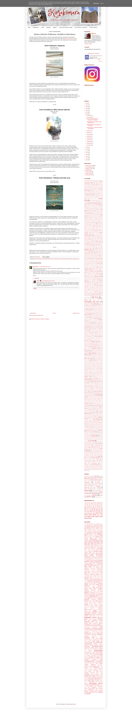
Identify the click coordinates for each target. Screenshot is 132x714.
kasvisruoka (92, 606)
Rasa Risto (95, 380)
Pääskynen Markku (88, 377)
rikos (102, 658)
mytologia (89, 641)
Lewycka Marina (99, 323)
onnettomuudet (87, 647)
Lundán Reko (91, 332)
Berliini (101, 531)
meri (93, 634)
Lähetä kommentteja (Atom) (37, 315)
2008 (85, 513)
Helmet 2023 (93, 543)
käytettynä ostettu (89, 168)
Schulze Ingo (86, 404)
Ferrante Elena (88, 235)
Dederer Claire (98, 218)
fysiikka (96, 593)
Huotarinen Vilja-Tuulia (88, 268)
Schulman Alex (87, 403)
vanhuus (86, 688)
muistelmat (87, 637)
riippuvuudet (93, 658)
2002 (88, 511)
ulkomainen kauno (96, 683)
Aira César (101, 188)
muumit (94, 639)
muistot (93, 637)
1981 (95, 507)
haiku (85, 595)
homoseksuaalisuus (93, 596)
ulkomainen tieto (96, 684)
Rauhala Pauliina (94, 381)
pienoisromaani (99, 652)
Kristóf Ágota (94, 308)
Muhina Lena (86, 348)
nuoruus (95, 643)
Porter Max (86, 373)
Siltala (95, 493)
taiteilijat (93, 675)
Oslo (102, 565)
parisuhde (100, 649)
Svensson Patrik (88, 425)
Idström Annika (98, 272)
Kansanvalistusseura (97, 485)
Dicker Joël (94, 222)
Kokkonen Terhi (51, 258)
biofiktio (101, 584)
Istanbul (98, 547)
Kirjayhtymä (98, 486)
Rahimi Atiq (86, 378)
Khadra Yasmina (96, 295)
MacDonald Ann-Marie (88, 333)
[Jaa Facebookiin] (47, 257)
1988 (92, 508)
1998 (97, 510)
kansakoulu (101, 604)
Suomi (101, 574)
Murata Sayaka (87, 349)
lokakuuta (89, 130)
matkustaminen (100, 633)
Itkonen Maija (86, 277)
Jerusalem (95, 548)
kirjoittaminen (87, 614)
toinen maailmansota (95, 679)
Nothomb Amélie (88, 355)
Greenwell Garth (94, 246)
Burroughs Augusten (91, 208)
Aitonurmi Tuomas (96, 189)
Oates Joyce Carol (88, 358)
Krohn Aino (101, 308)
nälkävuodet (86, 645)
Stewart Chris (90, 418)
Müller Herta (88, 351)
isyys (93, 600)
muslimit (85, 639)
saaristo (101, 663)
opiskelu (96, 647)
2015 (87, 154)
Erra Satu (95, 232)
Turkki (90, 578)
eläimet (85, 588)
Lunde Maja (95, 331)
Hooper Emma (98, 264)
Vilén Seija (99, 451)
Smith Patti (93, 412)
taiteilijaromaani (87, 675)
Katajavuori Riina (97, 291)
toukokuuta (89, 138)
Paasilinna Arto (98, 363)
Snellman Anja (87, 413)
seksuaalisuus (96, 667)
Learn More (96, 3)
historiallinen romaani (94, 595)
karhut (92, 605)
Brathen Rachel (87, 205)
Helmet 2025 (87, 544)
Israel (96, 547)
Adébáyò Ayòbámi (87, 184)
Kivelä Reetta (96, 300)
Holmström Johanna (89, 264)
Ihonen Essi (93, 273)
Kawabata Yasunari (94, 293)
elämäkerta (100, 588)
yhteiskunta (100, 691)
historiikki (101, 595)
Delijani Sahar (100, 219)
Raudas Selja (86, 381)
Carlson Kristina (92, 210)
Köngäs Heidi (87, 314)
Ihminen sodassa (93, 545)
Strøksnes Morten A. (97, 421)
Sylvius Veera (94, 426)
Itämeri (85, 548)
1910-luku (88, 525)
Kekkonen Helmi (95, 294)
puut (97, 655)
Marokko (101, 561)
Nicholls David (100, 354)
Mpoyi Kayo (99, 346)
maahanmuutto (99, 629)
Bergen (98, 531)
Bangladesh (90, 531)
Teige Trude (100, 431)
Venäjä (91, 579)
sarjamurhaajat (94, 666)
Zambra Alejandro (98, 465)
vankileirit (93, 688)
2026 (87, 103)
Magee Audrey (94, 335)
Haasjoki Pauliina (87, 250)
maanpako (101, 630)
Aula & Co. (86, 477)
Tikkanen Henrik (87, 435)
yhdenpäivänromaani (93, 691)
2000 (102, 510)
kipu (90, 610)
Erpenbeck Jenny (87, 232)
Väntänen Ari (95, 455)
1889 (100, 502)
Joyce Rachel (87, 284)
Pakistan (97, 566)
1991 (99, 508)
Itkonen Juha (98, 276)
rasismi (101, 657)
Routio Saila (86, 387)
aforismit (92, 582)
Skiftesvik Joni (98, 409)
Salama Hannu (87, 395)
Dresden (90, 536)
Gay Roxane (86, 242)
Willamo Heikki (95, 460)
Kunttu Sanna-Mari (97, 310)
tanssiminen (86, 676)
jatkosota (86, 601)
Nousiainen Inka (96, 355)
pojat (91, 653)
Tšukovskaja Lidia (90, 443)
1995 (89, 510)
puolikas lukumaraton (91, 655)
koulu (89, 620)
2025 (87, 105)
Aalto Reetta (86, 180)
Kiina (94, 552)
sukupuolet (86, 672)
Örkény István (98, 469)
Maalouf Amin (98, 332)
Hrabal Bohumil (95, 266)
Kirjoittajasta (36, 27)
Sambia (89, 573)
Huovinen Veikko (98, 268)
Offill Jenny (92, 359)
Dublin (94, 536)
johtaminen (90, 601)
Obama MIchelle (98, 358)
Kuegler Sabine (95, 309)
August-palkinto (100, 530)
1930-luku (86, 526)
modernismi (86, 635)
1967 (91, 506)
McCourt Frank (87, 341)
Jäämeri (85, 549)
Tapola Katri (94, 430)
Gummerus (87, 482)
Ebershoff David (93, 228)
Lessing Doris (91, 323)
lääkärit (88, 629)
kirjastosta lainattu (89, 165)
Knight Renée (86, 303)
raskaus (85, 658)
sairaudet (86, 664)
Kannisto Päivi (91, 290)
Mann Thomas (87, 337)
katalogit (96, 606)
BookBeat (87, 170)
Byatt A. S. (98, 208)
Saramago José (95, 398)
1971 (95, 506)
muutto (85, 641)
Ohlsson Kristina (99, 359)
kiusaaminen (100, 614)
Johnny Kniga (87, 485)
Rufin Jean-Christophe (90, 389)
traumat (89, 680)
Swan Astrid (95, 425)
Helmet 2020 (40, 258)
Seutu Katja (86, 405)
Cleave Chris (95, 213)
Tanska (95, 575)
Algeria (85, 530)
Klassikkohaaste (99, 555)
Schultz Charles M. (97, 403)
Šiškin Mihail (86, 470)
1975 (85, 507)
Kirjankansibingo (87, 553)
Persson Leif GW (95, 368)
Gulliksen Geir (90, 248)
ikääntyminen (86, 600)
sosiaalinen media (91, 671)
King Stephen (92, 298)
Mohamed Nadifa (96, 345)
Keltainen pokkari (88, 552)
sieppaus (95, 668)
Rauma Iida (100, 381)
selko (102, 667)
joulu (96, 601)
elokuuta (89, 132)
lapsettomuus (95, 623)
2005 (96, 511)
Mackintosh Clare (87, 335)
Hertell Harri (98, 259)
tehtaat (97, 676)
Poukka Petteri (92, 373)
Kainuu (89, 549)
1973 (100, 506)
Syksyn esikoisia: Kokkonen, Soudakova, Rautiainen (92, 119)
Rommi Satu (86, 386)
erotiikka (101, 591)
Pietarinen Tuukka (87, 371)
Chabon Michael (100, 212)
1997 (94, 510)
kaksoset (95, 604)
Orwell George (87, 362)
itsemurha (97, 600)
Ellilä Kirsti (101, 230)
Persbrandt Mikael (87, 368)
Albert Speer (100, 529)
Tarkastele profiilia (88, 43)
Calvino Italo (91, 209)
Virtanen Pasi (92, 452)
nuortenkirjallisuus (88, 643)
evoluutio (97, 592)
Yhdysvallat (89, 580)
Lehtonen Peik (98, 321)
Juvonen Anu (91, 285)
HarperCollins (97, 482)
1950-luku (94, 526)
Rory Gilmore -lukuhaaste (81, 27)
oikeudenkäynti (87, 646)
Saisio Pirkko (98, 394)
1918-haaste (96, 525)
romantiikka (86, 659)
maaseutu (86, 632)
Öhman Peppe (92, 469)
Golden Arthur (98, 245)
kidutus (85, 610)
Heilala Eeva (100, 255)
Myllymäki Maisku (87, 350)
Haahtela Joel (88, 249)
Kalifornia (93, 549)
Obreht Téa (86, 359)
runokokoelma (99, 661)
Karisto (85, 486)
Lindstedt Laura (89, 327)
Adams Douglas (94, 181)
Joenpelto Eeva (98, 281)
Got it (102, 3)
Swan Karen (100, 425)
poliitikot (97, 653)
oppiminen (101, 647)
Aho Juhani (90, 185)
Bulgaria (101, 535)
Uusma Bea (99, 444)
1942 (102, 503)
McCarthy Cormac (97, 340)
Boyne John (91, 204)
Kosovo (93, 556)
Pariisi (101, 566)
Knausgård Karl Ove (91, 301)
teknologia (101, 676)
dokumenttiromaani (87, 587)
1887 (95, 502)
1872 (91, 502)
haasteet (100, 593)
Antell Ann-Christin (95, 195)
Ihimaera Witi (86, 273)
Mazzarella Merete (88, 340)
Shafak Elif (92, 405)
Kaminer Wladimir (87, 289)
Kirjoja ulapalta (89, 555)
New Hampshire (95, 564)
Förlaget (92, 481)
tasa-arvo (91, 676)
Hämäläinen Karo (93, 271)
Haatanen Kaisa (95, 250)
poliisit (94, 653)
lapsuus (101, 623)
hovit (102, 596)
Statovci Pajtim (87, 417)
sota (97, 671)
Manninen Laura (94, 337)
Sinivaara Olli (91, 409)
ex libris (101, 592)
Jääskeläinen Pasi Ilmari (89, 286)
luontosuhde (94, 628)
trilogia (92, 680)
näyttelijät (101, 645)
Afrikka (101, 527)
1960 (85, 506)
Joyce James (98, 282)
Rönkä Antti (91, 392)
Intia (98, 545)
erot (98, 591)
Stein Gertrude (94, 417)
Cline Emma (100, 213)
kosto (102, 615)
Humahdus (86, 483)
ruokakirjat (89, 662)
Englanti (97, 536)
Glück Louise (95, 244)
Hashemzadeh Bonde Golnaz (90, 253)
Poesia (94, 490)
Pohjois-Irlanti (86, 569)
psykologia (100, 654)
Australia (85, 531)
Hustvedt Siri (87, 269)
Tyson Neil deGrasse (93, 442)
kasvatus (101, 605)
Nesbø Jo (86, 354)
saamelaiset (86, 663)
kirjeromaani (100, 613)
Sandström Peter (87, 398)
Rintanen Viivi (86, 385)
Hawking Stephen (98, 254)
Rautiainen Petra (69, 258)
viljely (96, 689)
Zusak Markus (86, 466)
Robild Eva (99, 385)
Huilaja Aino (98, 267)
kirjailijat (95, 610)
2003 (91, 511)
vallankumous (94, 687)
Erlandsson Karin (97, 231)
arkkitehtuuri (95, 583)
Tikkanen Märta (94, 435)
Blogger (74, 704)
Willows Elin (90, 461)
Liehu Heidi (86, 324)
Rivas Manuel (93, 385)
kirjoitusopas (92, 614)
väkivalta (86, 691)
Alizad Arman (86, 193)
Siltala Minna (96, 408)
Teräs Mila (86, 434)
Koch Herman (94, 303)
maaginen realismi (92, 629)
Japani (92, 548)
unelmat (101, 684)
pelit (85, 650)
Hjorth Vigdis (86, 263)
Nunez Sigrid (91, 357)
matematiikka (97, 632)
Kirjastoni (48, 27)
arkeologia (91, 583)
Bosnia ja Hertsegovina (94, 535)
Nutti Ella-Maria (98, 357)
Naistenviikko (100, 562)
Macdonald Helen (98, 333)
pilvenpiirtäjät (86, 653)
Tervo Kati (99, 432)
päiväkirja (91, 657)
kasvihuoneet (86, 606)
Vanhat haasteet (93, 27)
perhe (90, 650)
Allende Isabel (92, 193)
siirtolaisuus (100, 668)
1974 (102, 506)
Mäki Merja (94, 350)
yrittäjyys (97, 692)
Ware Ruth (88, 457)
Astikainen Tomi (98, 197)
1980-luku (88, 527)
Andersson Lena (98, 194)
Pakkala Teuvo (87, 364)
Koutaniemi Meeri (87, 308)
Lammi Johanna (96, 317)
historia (88, 595)
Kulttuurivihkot (87, 487)
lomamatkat (98, 624)
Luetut (42, 27)
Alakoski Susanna (95, 190)
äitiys (85, 693)
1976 (87, 507)
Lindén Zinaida (96, 327)
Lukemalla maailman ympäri (65, 27)
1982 (98, 507)
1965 (89, 506)
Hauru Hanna (90, 254)
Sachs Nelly (91, 394)
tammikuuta (89, 145)
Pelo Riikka (99, 367)
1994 (87, 510)
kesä (94, 609)
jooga (94, 601)
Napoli (85, 564)
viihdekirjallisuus (91, 689)
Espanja (101, 536)
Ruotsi (101, 571)
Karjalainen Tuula (87, 291)
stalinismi (101, 671)
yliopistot (90, 692)
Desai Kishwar (98, 221)
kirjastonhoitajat (87, 613)
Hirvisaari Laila (90, 262)
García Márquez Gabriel (88, 241)
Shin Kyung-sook (94, 407)
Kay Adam (101, 293)
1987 (90, 508)
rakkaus (97, 657)
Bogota (88, 535)
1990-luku (93, 527)
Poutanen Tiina (99, 373)
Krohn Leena (88, 309)
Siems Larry (90, 408)
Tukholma (86, 578)
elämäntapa (93, 589)
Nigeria (85, 565)
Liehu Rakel (92, 324)
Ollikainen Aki (92, 360)
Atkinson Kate (87, 198)
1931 (95, 503)
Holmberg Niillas (100, 263)
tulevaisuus (97, 680)
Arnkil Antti (92, 197)
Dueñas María (95, 227)
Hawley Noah (93, 255)
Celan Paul (93, 212)
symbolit (101, 672)
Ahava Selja (95, 184)
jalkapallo (101, 600)
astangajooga (100, 583)
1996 (92, 510)
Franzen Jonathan (87, 239)
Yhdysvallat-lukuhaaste (98, 580)
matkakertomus (87, 633)
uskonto (91, 686)
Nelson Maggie (91, 353)
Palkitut (55, 27)
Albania (96, 529)
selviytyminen (86, 668)
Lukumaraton (96, 561)
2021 (87, 112)
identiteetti (86, 599)
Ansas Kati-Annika (87, 195)
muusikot (97, 639)
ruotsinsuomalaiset (94, 662)
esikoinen (36, 258)
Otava (86, 490)
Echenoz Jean (100, 228)
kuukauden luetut (89, 621)
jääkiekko (91, 604)
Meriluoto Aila (93, 344)
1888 (98, 502)
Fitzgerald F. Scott (90, 236)
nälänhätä (92, 645)
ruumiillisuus (100, 662)
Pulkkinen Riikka (88, 376)
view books (100, 61)
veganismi (97, 688)
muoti (97, 637)
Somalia (101, 573)
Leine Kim (93, 322)
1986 (88, 508)
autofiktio (86, 584)
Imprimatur (96, 483)
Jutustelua (100, 548)
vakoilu (89, 687)
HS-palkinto (45, 258)
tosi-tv (85, 680)
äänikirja (88, 693)
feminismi (90, 593)
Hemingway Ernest (90, 258)
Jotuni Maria (93, 282)
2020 (87, 113)
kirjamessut (95, 612)
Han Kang (91, 252)
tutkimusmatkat (91, 681)
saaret (97, 663)
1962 (87, 506)
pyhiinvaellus (86, 657)
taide (102, 673)
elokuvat (101, 587)
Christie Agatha (88, 213)
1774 (87, 502)
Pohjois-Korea (93, 569)
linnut (95, 624)
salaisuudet (93, 664)
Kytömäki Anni (91, 313)
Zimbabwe (88, 582)
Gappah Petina (98, 240)
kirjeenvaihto (94, 613)
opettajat (92, 647)
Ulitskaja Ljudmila (98, 443)
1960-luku (98, 526)
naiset (101, 641)
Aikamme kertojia (87, 529)
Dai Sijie (96, 217)
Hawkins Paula (87, 255)
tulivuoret (86, 681)
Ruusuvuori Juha (95, 390)
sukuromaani (92, 672)
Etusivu (54, 313)
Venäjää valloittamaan (97, 579)
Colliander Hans (95, 214)
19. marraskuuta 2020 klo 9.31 (44, 266)
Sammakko (91, 492)
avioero (93, 584)
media (85, 634)
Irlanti (85, 547)
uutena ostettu (88, 171)
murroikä (92, 638)
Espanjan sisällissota (88, 538)
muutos (101, 639)
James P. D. (95, 280)
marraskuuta (89, 117)
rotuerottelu (94, 659)
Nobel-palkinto (90, 565)
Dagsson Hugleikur (89, 217)
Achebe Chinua (98, 180)
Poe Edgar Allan (98, 372)
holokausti (86, 596)
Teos (101, 495)
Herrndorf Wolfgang (90, 259)
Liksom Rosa (87, 326)
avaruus (90, 584)
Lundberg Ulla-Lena (88, 331)
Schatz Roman (91, 400)
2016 (87, 152)
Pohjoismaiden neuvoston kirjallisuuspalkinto (93, 570)
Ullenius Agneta (87, 444)
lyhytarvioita (63, 258)
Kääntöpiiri (94, 487)
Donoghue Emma (87, 226)
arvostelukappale (89, 167)
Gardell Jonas (98, 241)
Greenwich (101, 539)
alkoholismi (86, 583)
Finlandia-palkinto (93, 539)
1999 (99, 510)
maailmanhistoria (87, 630)
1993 (85, 510)
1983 (100, 507)
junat (90, 602)
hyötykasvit (100, 597)
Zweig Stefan (93, 466)
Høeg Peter (100, 271)
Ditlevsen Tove (98, 223)
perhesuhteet (98, 650)
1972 (98, 506)
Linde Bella (94, 326)
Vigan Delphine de (99, 450)
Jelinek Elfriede (91, 281)
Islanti (88, 547)
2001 (85, 511)
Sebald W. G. (92, 404)
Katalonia (86, 551)
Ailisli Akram (95, 188)
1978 (91, 507)
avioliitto (97, 584)
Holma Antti (93, 263)
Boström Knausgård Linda (93, 203)
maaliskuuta (89, 141)
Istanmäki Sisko (90, 276)
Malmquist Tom (90, 336)
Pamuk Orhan (89, 366)
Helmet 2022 (87, 543)
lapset (90, 623)
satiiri (98, 666)
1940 (100, 503)
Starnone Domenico (97, 416)
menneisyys (89, 634)
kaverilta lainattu (88, 174)
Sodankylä (97, 573)
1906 (87, 503)
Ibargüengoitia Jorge (90, 272)
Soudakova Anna (76, 258)
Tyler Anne (86, 442)
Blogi (29, 27)
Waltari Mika (100, 456)
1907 (89, 503)
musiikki (101, 638)
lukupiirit (94, 625)
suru (97, 672)
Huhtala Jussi (91, 267)
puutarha (101, 655)
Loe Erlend (99, 328)
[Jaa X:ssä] (46, 257)
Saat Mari (86, 394)
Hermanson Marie (99, 258)
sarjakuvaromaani (87, 666)
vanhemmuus (100, 687)
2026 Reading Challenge (93, 53)
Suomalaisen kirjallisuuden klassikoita (91, 574)
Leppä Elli (86, 323)
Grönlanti (86, 540)
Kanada (97, 549)
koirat (94, 615)
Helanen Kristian (95, 257)
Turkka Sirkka (88, 439)
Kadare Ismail (98, 286)
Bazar (93, 478)
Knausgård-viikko (87, 556)
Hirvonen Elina (98, 262)
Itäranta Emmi (100, 277)
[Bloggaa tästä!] (44, 257)
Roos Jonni (99, 386)
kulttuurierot (94, 620)
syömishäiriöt (86, 673)
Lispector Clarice (91, 328)
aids (94, 582)
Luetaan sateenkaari (93, 560)
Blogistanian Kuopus (93, 534)
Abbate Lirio (92, 180)
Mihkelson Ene (88, 345)
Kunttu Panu (90, 310)
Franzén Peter (95, 239)
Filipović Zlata (96, 235)
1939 (98, 503)
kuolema (101, 620)
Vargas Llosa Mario (99, 447)
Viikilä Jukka (88, 451)
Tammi (94, 495)
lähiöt (85, 629)
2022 (87, 110)
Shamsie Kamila (98, 405)
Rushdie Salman (87, 390)
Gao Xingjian (91, 240)
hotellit (99, 596)
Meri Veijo (87, 344)
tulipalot (101, 680)
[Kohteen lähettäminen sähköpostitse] (43, 257)
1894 (102, 502)
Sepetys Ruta (99, 404)
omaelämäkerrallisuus (97, 646)
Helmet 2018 (99, 540)
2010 (91, 513)
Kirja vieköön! (99, 552)
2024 (87, 106)
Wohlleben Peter (87, 464)
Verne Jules (93, 450)
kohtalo (90, 615)
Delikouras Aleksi (89, 221)
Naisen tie (95, 562)
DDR (87, 536)
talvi (102, 675)
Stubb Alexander (87, 422)
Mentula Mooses (100, 342)
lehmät (92, 624)
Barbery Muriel (92, 200)
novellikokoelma (99, 642)
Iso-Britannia (92, 547)
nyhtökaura (101, 643)
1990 (97, 508)
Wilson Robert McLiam (97, 461)
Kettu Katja (89, 295)
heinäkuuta (89, 134)
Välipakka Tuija (88, 455)
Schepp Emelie (98, 400)
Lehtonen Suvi (87, 322)
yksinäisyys (86, 692)
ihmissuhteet (100, 599)
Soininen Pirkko (95, 413)
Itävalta (88, 548)
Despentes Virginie (87, 222)
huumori (89, 597)
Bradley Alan (98, 204)
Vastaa (34, 275)
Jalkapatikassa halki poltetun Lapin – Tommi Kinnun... (94, 122)
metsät (95, 634)
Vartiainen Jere (88, 448)
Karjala (101, 549)
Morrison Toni (92, 346)
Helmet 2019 (87, 542)
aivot (102, 582)
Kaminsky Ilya (94, 289)
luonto (101, 626)
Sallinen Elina (93, 395)
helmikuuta (89, 143)
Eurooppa (86, 539)
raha (95, 657)
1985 (85, 508)
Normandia (98, 565)
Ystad (85, 582)
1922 (91, 503)
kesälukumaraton (100, 609)
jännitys (86, 604)
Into (100, 483)
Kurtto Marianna (96, 312)
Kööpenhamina (100, 557)
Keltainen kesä (91, 551)
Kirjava (91, 486)
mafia (90, 632)
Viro (102, 579)
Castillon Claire (87, 212)
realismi (89, 658)
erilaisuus (95, 591)
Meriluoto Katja (100, 344)
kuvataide (101, 621)
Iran (102, 545)
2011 (94, 513)
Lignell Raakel (98, 324)
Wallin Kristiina (93, 456)
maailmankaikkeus (94, 630)
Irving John (98, 273)
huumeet (85, 597)
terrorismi (89, 677)
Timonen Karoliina (94, 436)
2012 (87, 159)
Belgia (96, 531)
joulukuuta (89, 115)
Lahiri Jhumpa (88, 317)
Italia (102, 547)
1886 (93, 502)
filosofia (93, 593)
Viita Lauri (94, 451)
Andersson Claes (89, 194)
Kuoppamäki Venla (87, 312)
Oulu (94, 566)
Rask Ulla (100, 380)
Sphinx (101, 493)
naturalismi (91, 642)
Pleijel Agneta (91, 372)
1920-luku (101, 525)
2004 (94, 511)
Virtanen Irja (86, 452)
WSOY (89, 497)
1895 (85, 503)
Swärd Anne (88, 426)
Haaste (94, 540)
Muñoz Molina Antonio (96, 349)
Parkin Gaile (96, 366)
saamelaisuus (92, 663)
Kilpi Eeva (95, 297)
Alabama (92, 529)
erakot (91, 591)
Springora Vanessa (87, 416)
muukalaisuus (90, 639)
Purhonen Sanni (98, 376)
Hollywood (101, 544)
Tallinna (88, 575)
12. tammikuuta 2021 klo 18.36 (48, 280)
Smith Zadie (99, 412)
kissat (96, 614)
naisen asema (96, 641)
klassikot (86, 615)
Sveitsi (85, 575)
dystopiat (93, 587)
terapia (85, 677)
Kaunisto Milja (86, 293)
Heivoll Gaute (88, 257)
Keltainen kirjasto (98, 551)
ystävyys (101, 692)
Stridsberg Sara (98, 418)
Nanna (38, 280)
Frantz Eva (99, 237)
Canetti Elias (96, 209)
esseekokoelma (92, 592)
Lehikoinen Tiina (92, 319)
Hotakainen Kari (87, 266)
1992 (102, 508)
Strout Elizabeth (97, 420)
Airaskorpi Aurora (89, 189)
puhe (85, 655)
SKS (98, 490)
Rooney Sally (93, 386)
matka (101, 632)
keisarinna (92, 608)
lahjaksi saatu (88, 173)
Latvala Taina (96, 318)
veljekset (101, 688)
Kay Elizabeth (88, 294)
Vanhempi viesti (76, 313)
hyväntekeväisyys (95, 597)
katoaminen (100, 606)
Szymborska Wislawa (98, 427)
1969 (93, 506)
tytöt (96, 681)
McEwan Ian (94, 341)
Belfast (93, 531)
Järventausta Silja (98, 285)
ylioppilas (94, 692)
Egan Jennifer (88, 230)
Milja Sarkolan (68, 38)
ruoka (85, 662)
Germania (98, 481)
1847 (89, 502)
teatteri (94, 676)
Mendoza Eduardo (91, 342)
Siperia (93, 573)
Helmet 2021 (99, 542)
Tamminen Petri (87, 430)
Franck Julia (94, 237)
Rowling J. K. (93, 387)
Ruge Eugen (98, 389)
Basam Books (87, 478)
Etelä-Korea (100, 538)
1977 (89, 507)
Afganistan (97, 527)
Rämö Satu (96, 391)
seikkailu (86, 667)
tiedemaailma (93, 677)
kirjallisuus (101, 610)
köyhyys (86, 623)
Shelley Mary (86, 407)
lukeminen (86, 625)
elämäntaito (86, 589)
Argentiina (94, 530)
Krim (96, 556)
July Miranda (94, 284)
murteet (96, 638)
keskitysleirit (100, 608)
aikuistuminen (98, 582)
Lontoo (87, 560)
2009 (88, 513)
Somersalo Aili (90, 414)
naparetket (86, 642)
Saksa (85, 573)
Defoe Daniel (86, 219)
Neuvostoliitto (90, 564)
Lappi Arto (90, 318)
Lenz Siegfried (99, 322)
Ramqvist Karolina (94, 378)
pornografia (86, 654)
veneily (85, 689)
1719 (85, 502)
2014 (87, 156)
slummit (85, 671)
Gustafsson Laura (97, 248)
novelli (94, 642)
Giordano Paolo (88, 244)
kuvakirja (96, 621)
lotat (102, 624)
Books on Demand (99, 478)
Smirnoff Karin (86, 412)
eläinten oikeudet (92, 588)
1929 (93, 503)
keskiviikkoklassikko (88, 609)
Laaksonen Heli (94, 314)
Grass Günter (86, 246)
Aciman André (87, 181)
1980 (93, 507)
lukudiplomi (90, 625)
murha (101, 637)
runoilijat (101, 659)
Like (99, 487)
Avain (91, 477)
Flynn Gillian (97, 236)
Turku (93, 578)
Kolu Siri (94, 304)
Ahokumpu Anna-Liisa (97, 185)
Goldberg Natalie (92, 245)
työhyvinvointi (100, 681)
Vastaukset (36, 278)
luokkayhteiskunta (99, 625)
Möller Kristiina (100, 350)
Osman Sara (95, 362)
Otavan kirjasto (88, 566)
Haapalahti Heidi (98, 249)
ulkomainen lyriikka (87, 684)
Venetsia (88, 579)
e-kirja (97, 587)
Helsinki (92, 544)
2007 (102, 511)
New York (101, 564)
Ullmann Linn (93, 444)
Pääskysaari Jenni (97, 377)
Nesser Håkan (93, 354)
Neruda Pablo (99, 353)
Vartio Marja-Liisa (95, 448)
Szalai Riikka (90, 427)
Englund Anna (89, 231)
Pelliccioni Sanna (92, 367)
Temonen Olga (88, 432)
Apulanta (89, 530)
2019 (87, 147)
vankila (89, 688)
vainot (85, 687)
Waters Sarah (95, 457)
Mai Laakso (35, 266)
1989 (95, 508)
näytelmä (96, 645)
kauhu (85, 608)
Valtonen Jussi (91, 447)
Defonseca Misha (93, 219)
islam (91, 600)
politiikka (101, 653)
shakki (91, 668)
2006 (99, 511)
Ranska (94, 571)
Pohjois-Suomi (100, 569)
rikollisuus (98, 658)
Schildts (96, 492)
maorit (93, 632)
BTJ (100, 477)
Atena (95, 476)
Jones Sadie (86, 282)
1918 (92, 525)
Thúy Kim (99, 434)
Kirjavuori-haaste (99, 553)
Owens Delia (92, 363)
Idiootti (91, 483)
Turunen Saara (95, 439)
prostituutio (96, 654)
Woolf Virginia (95, 464)
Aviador (95, 477)
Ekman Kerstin (95, 230)
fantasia (86, 593)
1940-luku (90, 526)
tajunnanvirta (98, 675)
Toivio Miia (101, 436)
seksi (90, 667)
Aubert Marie (94, 198)
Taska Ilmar (88, 431)
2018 (87, 149)
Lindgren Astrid (100, 326)
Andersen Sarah (100, 193)
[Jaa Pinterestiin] (49, 257)
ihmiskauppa (93, 599)
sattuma (101, 666)
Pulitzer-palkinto (87, 571)
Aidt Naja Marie (88, 188)
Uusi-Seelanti (97, 578)
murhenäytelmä (87, 638)
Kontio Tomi (100, 304)
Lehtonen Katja (91, 321)
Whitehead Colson (87, 460)
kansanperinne (87, 605)
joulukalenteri (100, 601)
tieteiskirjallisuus (100, 677)
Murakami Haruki (96, 348)
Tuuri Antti (91, 441)
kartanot (96, 605)
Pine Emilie (95, 371)
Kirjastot (93, 553)
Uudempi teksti (33, 313)
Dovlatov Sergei (96, 226)
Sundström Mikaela (95, 422)
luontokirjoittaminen (87, 628)
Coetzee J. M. (88, 214)
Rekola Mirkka (96, 382)
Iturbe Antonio (93, 277)
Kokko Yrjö (101, 303)
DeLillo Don (91, 218)
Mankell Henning (98, 336)
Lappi (90, 558)
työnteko (86, 683)
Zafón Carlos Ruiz (90, 465)
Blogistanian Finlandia (92, 532)
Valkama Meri (86, 446)
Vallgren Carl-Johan (95, 446)
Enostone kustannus (94, 479)
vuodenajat (101, 689)
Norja (95, 565)
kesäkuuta (89, 136)
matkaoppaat (94, 633)
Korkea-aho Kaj (89, 305)
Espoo (96, 538)
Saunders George (91, 399)
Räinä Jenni (90, 391)
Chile (85, 536)
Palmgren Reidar (94, 364)
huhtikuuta (89, 139)
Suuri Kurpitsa (88, 495)
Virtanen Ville (99, 452)
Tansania (92, 575)
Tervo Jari (94, 432)
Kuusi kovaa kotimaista (92, 557)
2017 (87, 150)
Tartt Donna (100, 430)
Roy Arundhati (100, 387)
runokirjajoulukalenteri (89, 661)
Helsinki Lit (96, 544)
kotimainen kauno (57, 258)
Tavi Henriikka (94, 431)
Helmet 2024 (100, 543)
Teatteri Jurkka (100, 575)
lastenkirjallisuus (87, 624)
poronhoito (91, 654)
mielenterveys (100, 634)
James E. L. (89, 280)
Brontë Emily (94, 205)
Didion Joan (92, 223)
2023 (87, 108)
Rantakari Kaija (88, 380)
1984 (102, 507)
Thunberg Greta (93, 434)
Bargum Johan (99, 200)
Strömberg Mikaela (87, 421)
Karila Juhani (98, 290)
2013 (87, 158)
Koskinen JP (96, 305)
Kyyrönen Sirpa (98, 313)
